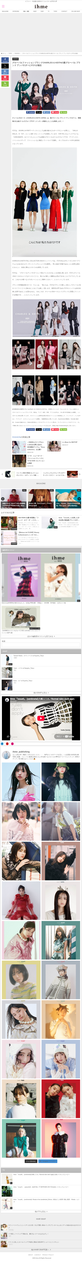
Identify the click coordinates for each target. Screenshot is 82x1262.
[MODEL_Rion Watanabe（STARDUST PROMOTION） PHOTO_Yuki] (21, 900)
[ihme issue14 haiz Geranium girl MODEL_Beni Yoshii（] (61, 1138)
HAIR (42, 11)
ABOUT (30, 1255)
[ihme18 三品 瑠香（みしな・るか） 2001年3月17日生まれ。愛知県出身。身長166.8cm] (21, 782)
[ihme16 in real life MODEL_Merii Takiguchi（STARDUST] (61, 940)
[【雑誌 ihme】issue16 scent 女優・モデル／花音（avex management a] (61, 1019)
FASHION (15, 58)
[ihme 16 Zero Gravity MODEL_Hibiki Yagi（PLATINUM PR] (21, 1019)
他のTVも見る (40, 1211)
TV (48, 11)
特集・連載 (26, 11)
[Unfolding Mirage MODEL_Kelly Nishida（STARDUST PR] (21, 821)
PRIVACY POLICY (48, 1255)
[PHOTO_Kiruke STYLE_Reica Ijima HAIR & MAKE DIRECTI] (21, 861)
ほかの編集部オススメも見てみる (40, 636)
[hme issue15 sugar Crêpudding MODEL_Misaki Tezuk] (21, 1138)
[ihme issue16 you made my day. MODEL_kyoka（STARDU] (21, 980)
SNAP (35, 11)
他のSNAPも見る (40, 693)
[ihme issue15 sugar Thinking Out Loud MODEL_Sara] (61, 1059)
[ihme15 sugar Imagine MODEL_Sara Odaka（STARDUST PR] (21, 1059)
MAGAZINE (5, 11)
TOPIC (55, 11)
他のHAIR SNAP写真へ (40, 1249)
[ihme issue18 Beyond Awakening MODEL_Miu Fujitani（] (61, 782)
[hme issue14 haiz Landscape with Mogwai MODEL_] (21, 1098)
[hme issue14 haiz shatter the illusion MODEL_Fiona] (61, 1098)
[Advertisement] (41, 29)
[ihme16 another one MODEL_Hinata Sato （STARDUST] (61, 980)
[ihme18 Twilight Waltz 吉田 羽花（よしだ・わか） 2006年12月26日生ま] (61, 821)
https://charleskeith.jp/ (61, 425)
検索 (3, 641)
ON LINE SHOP (75, 11)
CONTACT (64, 11)
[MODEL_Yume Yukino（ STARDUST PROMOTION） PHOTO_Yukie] (61, 900)
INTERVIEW (16, 11)
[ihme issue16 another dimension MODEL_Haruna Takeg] (21, 940)
